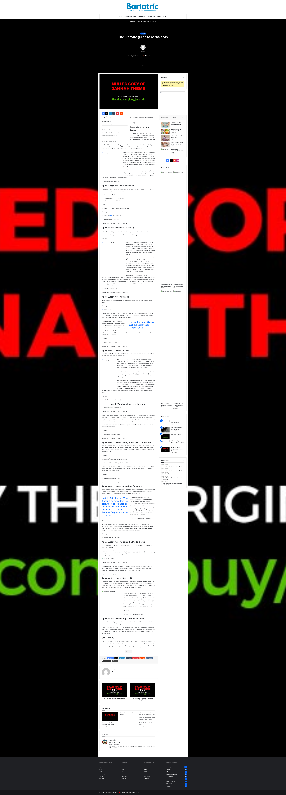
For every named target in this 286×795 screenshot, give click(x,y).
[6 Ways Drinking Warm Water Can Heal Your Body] (165, 443)
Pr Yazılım (122, 792)
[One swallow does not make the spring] (165, 423)
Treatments (151, 16)
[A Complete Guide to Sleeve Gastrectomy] (165, 124)
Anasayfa (133, 21)
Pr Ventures (137, 792)
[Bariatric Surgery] (143, 7)
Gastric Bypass (171, 781)
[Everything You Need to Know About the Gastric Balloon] (178, 346)
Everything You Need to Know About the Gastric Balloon (178, 405)
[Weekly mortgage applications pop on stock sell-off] (165, 449)
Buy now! (101, 778)
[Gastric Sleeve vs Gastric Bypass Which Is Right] (165, 144)
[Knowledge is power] (165, 436)
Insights (159, 16)
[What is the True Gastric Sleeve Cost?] (147, 716)
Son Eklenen (164, 117)
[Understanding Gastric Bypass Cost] (165, 138)
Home (120, 16)
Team (100, 771)
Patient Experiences (130, 16)
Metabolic (169, 786)
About (100, 769)
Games (129, 652)
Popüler (174, 117)
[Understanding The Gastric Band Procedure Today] (165, 151)
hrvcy (143, 51)
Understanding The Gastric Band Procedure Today (177, 151)
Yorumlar (182, 117)
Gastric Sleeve (170, 783)
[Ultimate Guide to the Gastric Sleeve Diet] (165, 131)
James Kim (112, 740)
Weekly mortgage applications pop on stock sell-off (177, 449)
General (138, 21)
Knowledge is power (176, 434)
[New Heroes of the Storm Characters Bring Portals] (110, 716)
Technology (141, 16)
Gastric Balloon (171, 779)
